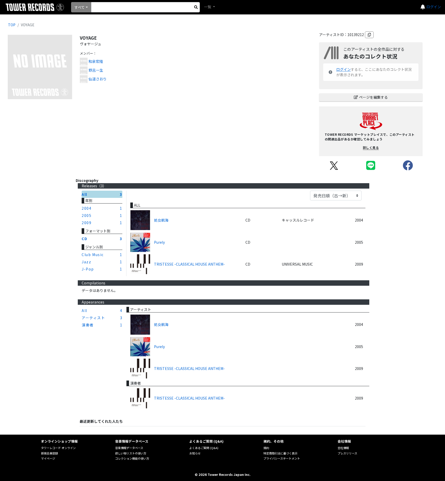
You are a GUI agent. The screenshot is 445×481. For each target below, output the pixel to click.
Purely (159, 242)
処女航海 (161, 220)
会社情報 (343, 448)
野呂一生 (96, 70)
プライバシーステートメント (281, 458)
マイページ (48, 458)
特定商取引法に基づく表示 (280, 453)
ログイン (433, 6)
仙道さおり (98, 78)
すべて (79, 7)
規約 (266, 448)
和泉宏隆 (96, 61)
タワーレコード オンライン (58, 448)
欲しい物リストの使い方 (130, 453)
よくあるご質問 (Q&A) (203, 448)
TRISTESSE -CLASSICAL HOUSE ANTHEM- (189, 264)
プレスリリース (347, 453)
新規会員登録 (49, 453)
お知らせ (195, 453)
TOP (11, 24)
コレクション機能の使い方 (132, 458)
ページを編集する (373, 97)
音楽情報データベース (129, 448)
